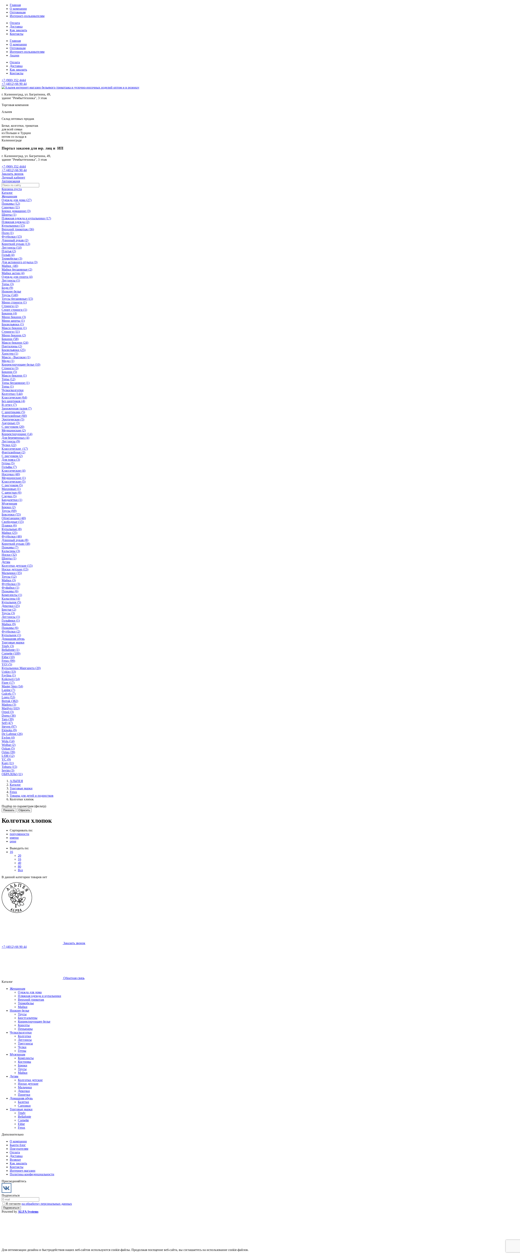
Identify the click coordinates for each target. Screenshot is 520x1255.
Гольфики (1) (11, 620)
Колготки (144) (12, 394)
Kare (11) (8, 763)
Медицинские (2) (14, 430)
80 (19, 866)
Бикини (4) (9, 313)
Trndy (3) (8, 646)
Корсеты (24, 1025)
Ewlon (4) (8, 737)
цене (13, 841)
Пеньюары (25, 1029)
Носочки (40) (11, 474)
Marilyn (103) (11, 708)
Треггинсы (25, 1043)
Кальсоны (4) (11, 598)
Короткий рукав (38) (16, 543)
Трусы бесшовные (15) (17, 298)
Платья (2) (9, 251)
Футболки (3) (11, 584)
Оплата (15, 23)
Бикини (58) (10, 339)
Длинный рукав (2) (15, 240)
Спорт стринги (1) (14, 309)
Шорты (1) (9, 214)
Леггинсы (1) (11, 280)
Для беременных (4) (15, 437)
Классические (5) (13, 481)
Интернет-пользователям (27, 16)
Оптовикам (18, 12)
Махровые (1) (11, 489)
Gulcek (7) (8, 693)
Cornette (23, 1120)
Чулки (22, 1047)
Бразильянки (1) (13, 324)
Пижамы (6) (10, 591)
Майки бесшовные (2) (17, 269)
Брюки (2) (8, 507)
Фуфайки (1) (10, 587)
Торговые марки (13, 642)
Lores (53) (8, 697)
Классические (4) (13, 470)
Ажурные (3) (11, 423)
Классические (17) (15, 448)
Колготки (24, 1036)
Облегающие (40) (14, 518)
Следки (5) (9, 496)
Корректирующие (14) (17, 434)
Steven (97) (9, 726)
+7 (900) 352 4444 (14, 80)
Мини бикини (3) (14, 317)
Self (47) (7, 723)
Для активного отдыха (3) (19, 262)
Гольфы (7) (9, 467)
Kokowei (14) (11, 679)
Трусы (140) (10, 295)
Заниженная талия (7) (16, 408)
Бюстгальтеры (27, 1018)
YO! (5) (7, 664)
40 (19, 863)
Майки (22, 1007)
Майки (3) (9, 580)
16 (11, 852)
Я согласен (39, 1203)
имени (14, 837)
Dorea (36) (9, 715)
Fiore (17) (8, 682)
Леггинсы (25, 1039)
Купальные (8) (12, 529)
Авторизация (11, 181)
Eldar (21, 1124)
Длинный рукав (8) (15, 540)
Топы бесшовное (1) (15, 383)
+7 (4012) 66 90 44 (14, 84)
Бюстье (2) (9, 609)
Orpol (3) (8, 712)
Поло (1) (7, 233)
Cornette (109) (11, 653)
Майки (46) (10, 266)
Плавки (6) (9, 525)
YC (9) (6, 759)
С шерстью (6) (11, 492)
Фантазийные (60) (14, 415)
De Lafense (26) (12, 734)
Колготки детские (30, 1080)
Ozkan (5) (8, 748)
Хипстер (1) (10, 353)
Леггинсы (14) (12, 247)
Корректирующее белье (34, 1021)
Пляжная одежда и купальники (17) (26, 218)
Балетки (23, 1102)
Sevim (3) (8, 770)
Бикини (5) (9, 372)
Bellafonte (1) (10, 649)
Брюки (22, 1065)
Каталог (7, 192)
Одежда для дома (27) (16, 200)
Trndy (22, 1113)
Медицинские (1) (14, 478)
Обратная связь (73, 978)
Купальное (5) (11, 602)
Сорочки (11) (11, 207)
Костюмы (24, 1061)
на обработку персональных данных (47, 1203)
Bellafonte (24, 1116)
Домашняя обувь (13, 639)
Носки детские (28, 1083)
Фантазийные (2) (13, 452)
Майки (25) (9, 532)
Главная (15, 5)
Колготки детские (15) (17, 565)
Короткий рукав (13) (16, 244)
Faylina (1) (9, 675)
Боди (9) (7, 287)
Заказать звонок (13, 174)
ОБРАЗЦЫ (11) (12, 774)
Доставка (16, 26)
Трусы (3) (8, 613)
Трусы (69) (9, 511)
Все (20, 870)
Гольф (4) (8, 255)
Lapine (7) (8, 690)
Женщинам (9, 196)
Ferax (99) (8, 660)
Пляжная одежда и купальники (39, 996)
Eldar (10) (8, 657)
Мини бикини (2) (14, 335)
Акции (14, 55)
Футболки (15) (12, 236)
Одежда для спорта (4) (17, 277)
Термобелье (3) (12, 258)
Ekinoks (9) (9, 730)
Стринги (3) (10, 368)
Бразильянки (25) (13, 350)
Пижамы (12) (11, 203)
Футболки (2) (11, 631)
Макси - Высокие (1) (16, 357)
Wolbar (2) (8, 745)
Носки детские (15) (15, 569)
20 (19, 855)
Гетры (22, 1050)
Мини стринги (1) (14, 302)
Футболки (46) (12, 536)
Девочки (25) (11, 606)
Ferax (21, 1127)
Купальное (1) (11, 635)
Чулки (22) (9, 445)
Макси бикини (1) (14, 328)
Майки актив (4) (13, 273)
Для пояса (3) (11, 459)
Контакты (16, 34)
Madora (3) (9, 704)
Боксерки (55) (11, 514)
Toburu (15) (9, 766)
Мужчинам (9, 503)
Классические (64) (14, 397)
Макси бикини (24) (15, 342)
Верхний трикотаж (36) (18, 229)
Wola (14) (8, 741)
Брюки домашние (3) (16, 211)
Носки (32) (9, 554)
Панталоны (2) (12, 346)
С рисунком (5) (12, 485)
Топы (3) (8, 284)
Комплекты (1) (12, 595)
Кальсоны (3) (11, 551)
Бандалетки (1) (12, 500)
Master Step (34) (12, 686)
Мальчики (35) (12, 573)
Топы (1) (8, 386)
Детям (6, 562)
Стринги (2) (10, 306)
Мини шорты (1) (13, 320)
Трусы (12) (9, 576)
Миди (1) (8, 361)
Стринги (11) (11, 331)
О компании (18, 8)
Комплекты (26, 1058)
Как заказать (18, 30)
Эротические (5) (13, 419)
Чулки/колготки (13, 390)
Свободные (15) (13, 521)
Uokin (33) (9, 671)
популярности (19, 834)
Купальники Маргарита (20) (21, 668)
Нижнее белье (11, 291)
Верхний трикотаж (31, 999)
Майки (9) (9, 624)
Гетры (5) (8, 463)
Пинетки (24, 1094)
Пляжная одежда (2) (15, 222)
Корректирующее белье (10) (21, 364)
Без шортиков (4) (13, 401)
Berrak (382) (10, 701)
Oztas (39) (8, 752)
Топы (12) (8, 379)
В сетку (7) (9, 404)
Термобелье (26, 1003)
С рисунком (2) (12, 456)
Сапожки (24, 1105)
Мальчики (25, 1087)
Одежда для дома (30, 992)
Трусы (22, 1014)
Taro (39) (8, 719)
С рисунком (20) (13, 426)
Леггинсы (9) (11, 441)
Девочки (24, 1091)
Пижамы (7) (10, 547)
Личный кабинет (13, 177)
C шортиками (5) (13, 412)
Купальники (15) (13, 225)
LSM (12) (8, 756)
